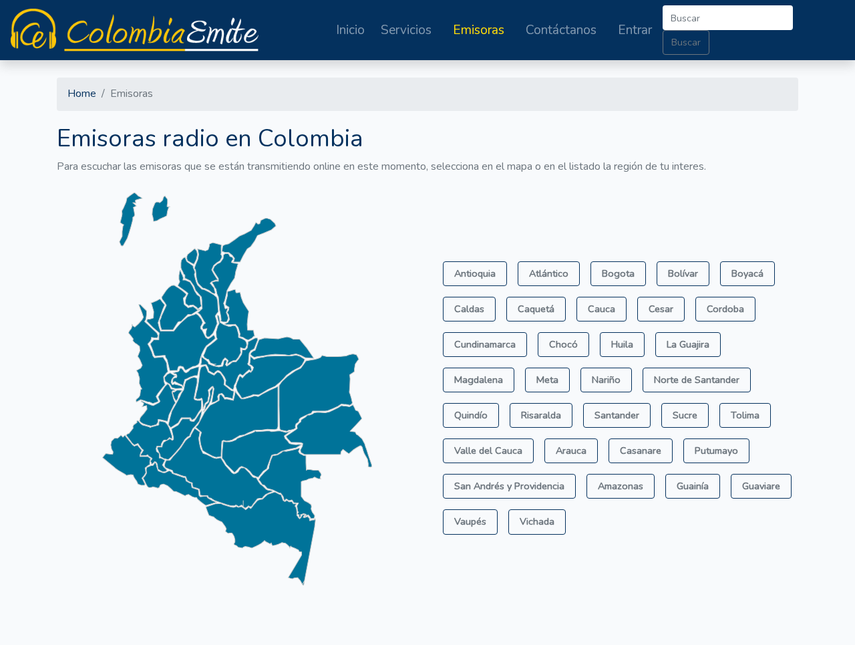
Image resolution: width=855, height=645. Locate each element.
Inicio (350, 30)
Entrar (635, 30)
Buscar (686, 42)
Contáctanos (561, 30)
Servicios (406, 30)
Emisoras (478, 30)
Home (81, 93)
